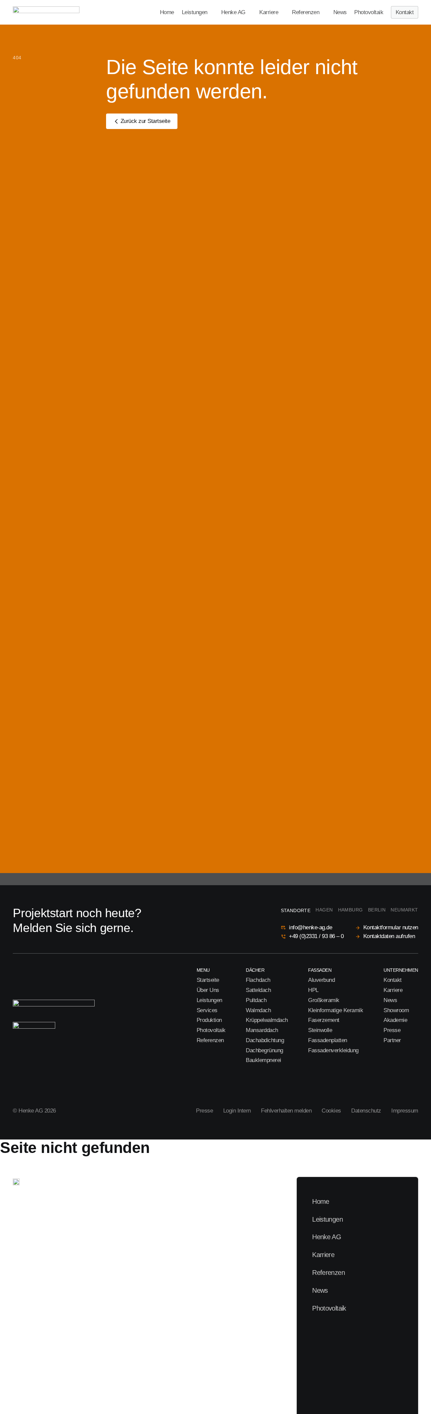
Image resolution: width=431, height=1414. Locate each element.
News (340, 12)
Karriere (268, 12)
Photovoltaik (368, 12)
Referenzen (305, 12)
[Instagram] (17, 1079)
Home (167, 12)
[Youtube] (42, 1079)
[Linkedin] (29, 1079)
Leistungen (194, 12)
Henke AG (233, 12)
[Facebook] (55, 1079)
